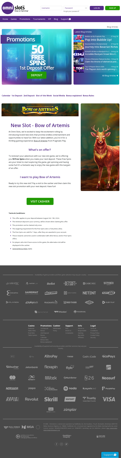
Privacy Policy (94, 333)
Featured (31, 328)
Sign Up (112, 8)
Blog (56, 19)
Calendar (6, 95)
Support (64, 19)
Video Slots (32, 331)
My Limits (81, 335)
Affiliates (81, 337)
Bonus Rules (88, 95)
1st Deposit (17, 95)
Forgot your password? (71, 11)
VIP (49, 19)
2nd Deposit (29, 95)
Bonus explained (74, 95)
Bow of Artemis (40, 140)
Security (93, 337)
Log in (97, 8)
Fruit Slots (31, 333)
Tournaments (39, 19)
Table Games (32, 335)
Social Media (59, 95)
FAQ (66, 328)
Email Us (68, 331)
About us (81, 328)
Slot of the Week (44, 95)
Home (5, 19)
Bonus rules (44, 340)
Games (14, 19)
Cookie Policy (94, 335)
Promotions (25, 19)
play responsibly (111, 428)
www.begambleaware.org (51, 430)
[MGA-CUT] (28, 427)
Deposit (36, 75)
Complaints (69, 333)
